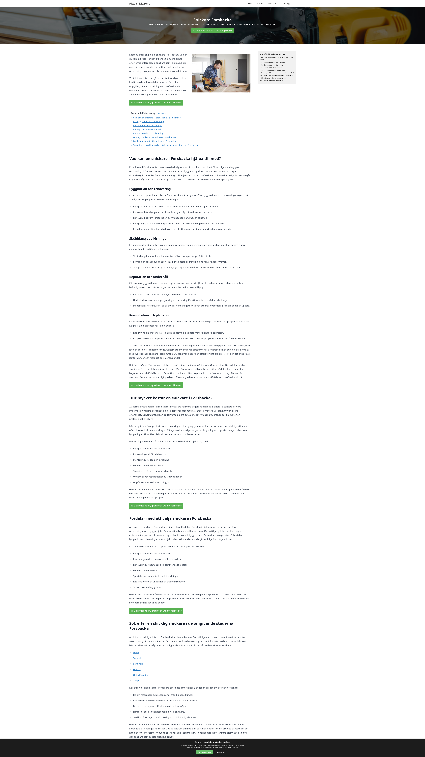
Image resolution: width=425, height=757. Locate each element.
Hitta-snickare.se (139, 3)
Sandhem (138, 663)
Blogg (287, 3)
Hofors (137, 669)
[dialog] (212, 748)
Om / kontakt (273, 3)
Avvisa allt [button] (221, 752)
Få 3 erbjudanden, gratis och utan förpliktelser (212, 30)
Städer (260, 3)
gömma (161, 113)
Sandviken (138, 658)
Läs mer (235, 747)
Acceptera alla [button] (205, 752)
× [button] (422, 741)
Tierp (136, 680)
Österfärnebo (140, 674)
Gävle (136, 652)
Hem (250, 3)
